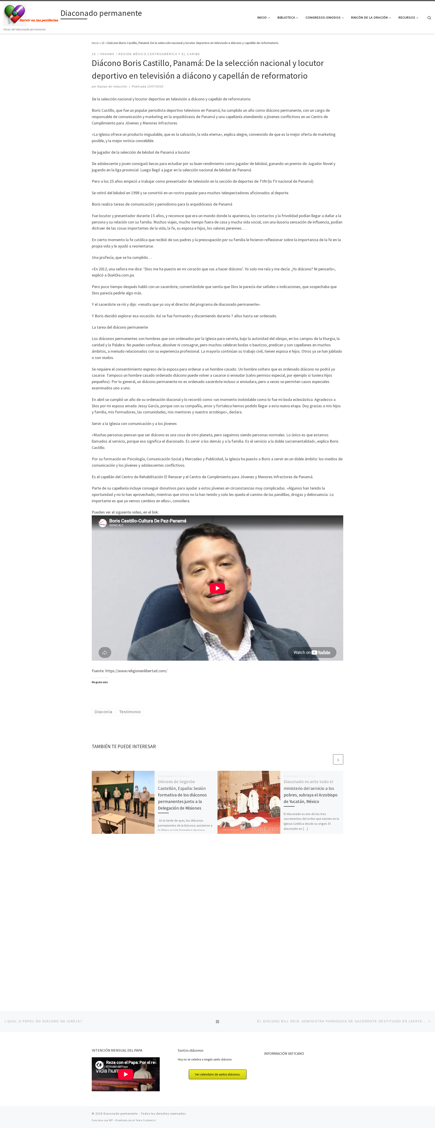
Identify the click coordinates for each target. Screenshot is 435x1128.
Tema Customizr (146, 1120)
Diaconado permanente (121, 1114)
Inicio (95, 43)
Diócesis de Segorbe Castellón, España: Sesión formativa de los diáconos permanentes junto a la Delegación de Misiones (182, 795)
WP (111, 1120)
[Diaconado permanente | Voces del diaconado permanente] (31, 14)
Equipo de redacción (112, 86)
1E (103, 43)
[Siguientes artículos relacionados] (338, 759)
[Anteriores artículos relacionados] (327, 759)
